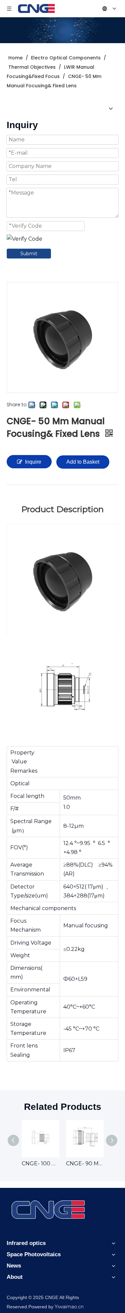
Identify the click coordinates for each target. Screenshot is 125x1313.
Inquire (33, 462)
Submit (28, 254)
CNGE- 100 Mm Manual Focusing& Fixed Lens (40, 1163)
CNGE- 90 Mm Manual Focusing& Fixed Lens (85, 1163)
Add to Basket (82, 462)
